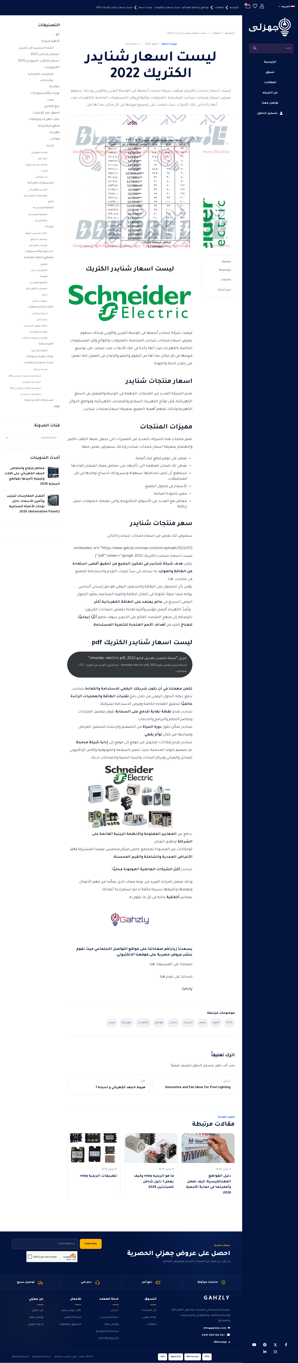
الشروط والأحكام (108, 1338)
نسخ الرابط (224, 290)
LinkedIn (226, 280)
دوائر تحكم (47, 80)
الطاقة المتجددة (43, 207)
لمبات (44, 171)
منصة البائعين (72, 1317)
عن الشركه (270, 92)
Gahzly (187, 989)
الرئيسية (270, 62)
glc (58, 35)
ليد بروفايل (41, 177)
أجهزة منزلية (50, 41)
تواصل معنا (270, 103)
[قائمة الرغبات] (255, 7)
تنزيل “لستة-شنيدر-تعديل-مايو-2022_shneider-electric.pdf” (132, 664)
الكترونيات (52, 67)
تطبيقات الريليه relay (98, 1176)
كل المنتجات (148, 1310)
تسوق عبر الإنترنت (46, 113)
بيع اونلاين (52, 106)
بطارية (54, 87)
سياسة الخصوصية (107, 1331)
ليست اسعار (169, 44)
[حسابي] (262, 7)
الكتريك (188, 1022)
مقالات (54, 139)
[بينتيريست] (265, 1344)
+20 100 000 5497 (216, 1335)
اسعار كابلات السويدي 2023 (39, 61)
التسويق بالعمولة (70, 1324)
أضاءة (50, 145)
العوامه (44, 276)
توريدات (49, 226)
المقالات (270, 82)
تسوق (270, 72)
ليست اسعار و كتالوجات (39, 362)
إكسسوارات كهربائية (40, 183)
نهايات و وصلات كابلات (35, 338)
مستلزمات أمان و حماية (39, 400)
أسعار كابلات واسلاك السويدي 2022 (25, 376)
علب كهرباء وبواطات (44, 119)
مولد (56, 406)
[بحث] (255, 48)
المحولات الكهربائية (37, 289)
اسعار (202, 1022)
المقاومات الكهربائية (41, 74)
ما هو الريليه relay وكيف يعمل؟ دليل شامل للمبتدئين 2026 (154, 1181)
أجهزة (215, 1022)
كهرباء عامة (46, 344)
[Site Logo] (270, 27)
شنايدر (173, 1022)
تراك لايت (42, 159)
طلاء (51, 100)
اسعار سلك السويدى (31, 382)
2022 (229, 1022)
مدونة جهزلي (35, 1324)
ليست (111, 1022)
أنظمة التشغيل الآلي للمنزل (36, 48)
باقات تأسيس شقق (36, 233)
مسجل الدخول (203, 1066)
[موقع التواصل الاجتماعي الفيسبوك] (286, 1344)
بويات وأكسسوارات (45, 93)
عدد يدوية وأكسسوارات (39, 251)
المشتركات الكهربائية (36, 196)
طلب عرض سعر (71, 1310)
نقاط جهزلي (149, 1317)
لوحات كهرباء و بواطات (40, 356)
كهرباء (55, 132)
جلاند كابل (42, 319)
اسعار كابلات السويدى (31, 395)
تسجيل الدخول (267, 113)
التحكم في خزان (39, 270)
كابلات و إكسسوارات (40, 306)
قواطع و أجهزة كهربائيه (39, 257)
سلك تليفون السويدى (35, 326)
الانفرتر (44, 264)
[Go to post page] (53, 472)
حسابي (115, 1310)
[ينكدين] (265, 1351)
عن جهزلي (37, 1310)
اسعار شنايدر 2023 (45, 54)
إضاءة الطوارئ (39, 152)
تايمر (45, 295)
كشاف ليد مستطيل (36, 165)
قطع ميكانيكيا (49, 126)
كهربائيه (126, 1022)
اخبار (51, 201)
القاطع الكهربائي (38, 282)
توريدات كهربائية (38, 245)
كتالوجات (143, 1022)
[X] (275, 1344)
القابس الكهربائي (38, 189)
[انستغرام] (275, 1351)
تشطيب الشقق (39, 239)
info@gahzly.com (217, 1328)
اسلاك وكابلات (39, 313)
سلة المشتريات (109, 1317)
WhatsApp (225, 270)
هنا (152, 964)
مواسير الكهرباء (39, 332)
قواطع (159, 1022)
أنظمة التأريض (39, 350)
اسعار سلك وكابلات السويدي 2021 (25, 388)
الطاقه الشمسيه (38, 214)
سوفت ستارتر (40, 301)
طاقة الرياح (41, 220)
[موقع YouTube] (254, 1344)
